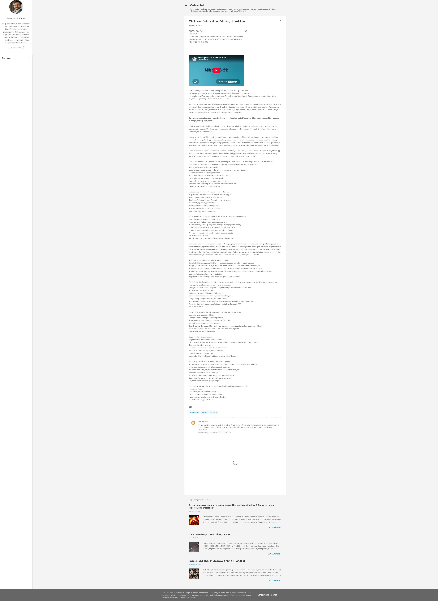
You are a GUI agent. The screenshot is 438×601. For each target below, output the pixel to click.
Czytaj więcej (274, 527)
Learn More (263, 595)
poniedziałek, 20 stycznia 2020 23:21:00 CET (214, 433)
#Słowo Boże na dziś (210, 412)
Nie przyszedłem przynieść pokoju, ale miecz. (210, 534)
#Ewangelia (194, 412)
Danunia (201, 422)
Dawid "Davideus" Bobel (16, 18)
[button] (280, 21)
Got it (274, 595)
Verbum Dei (197, 5)
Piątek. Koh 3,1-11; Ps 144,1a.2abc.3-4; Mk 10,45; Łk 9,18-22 (217, 561)
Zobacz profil (16, 47)
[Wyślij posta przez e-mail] (190, 408)
